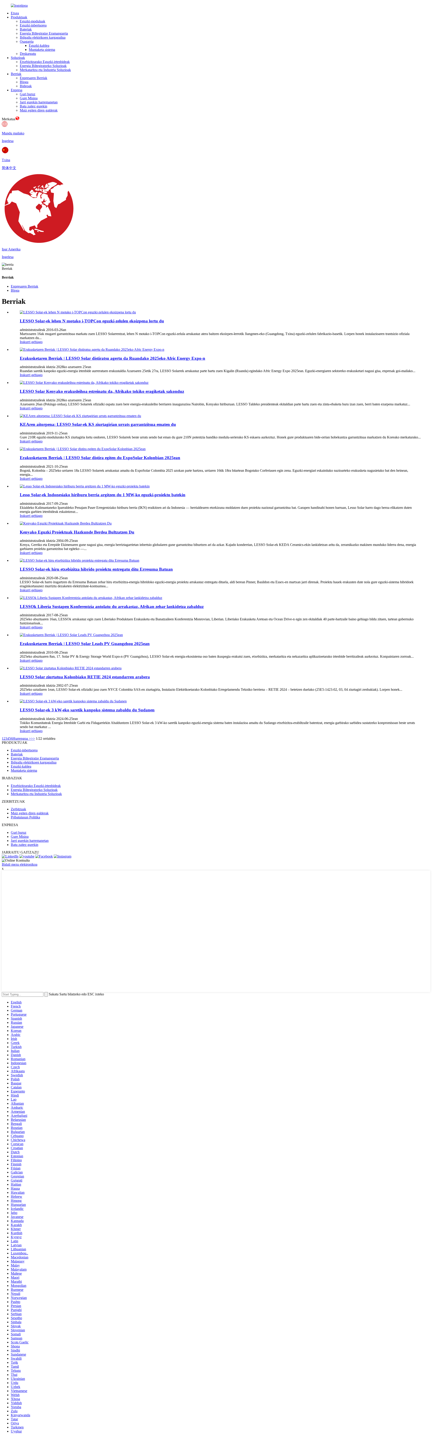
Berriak (16, 74)
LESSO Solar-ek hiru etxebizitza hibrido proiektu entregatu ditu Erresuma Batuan (96, 569)
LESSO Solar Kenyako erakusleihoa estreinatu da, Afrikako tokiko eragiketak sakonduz (102, 391)
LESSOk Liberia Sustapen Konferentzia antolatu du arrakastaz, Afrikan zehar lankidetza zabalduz (112, 606)
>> (33, 738)
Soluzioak (18, 58)
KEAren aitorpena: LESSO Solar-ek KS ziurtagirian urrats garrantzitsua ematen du (98, 424)
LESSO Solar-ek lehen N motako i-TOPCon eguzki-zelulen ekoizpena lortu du (92, 321)
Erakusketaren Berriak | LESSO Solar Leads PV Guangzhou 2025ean (85, 643)
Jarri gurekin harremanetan (39, 102)
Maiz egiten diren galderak (39, 110)
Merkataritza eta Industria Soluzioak (45, 70)
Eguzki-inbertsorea (33, 25)
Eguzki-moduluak (32, 21)
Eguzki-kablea (39, 45)
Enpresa (16, 90)
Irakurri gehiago (31, 342)
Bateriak (26, 29)
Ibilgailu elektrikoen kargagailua (42, 37)
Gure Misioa (29, 98)
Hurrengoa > (22, 738)
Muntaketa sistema (42, 49)
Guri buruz (27, 94)
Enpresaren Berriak (33, 78)
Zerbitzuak (18, 809)
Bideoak (26, 86)
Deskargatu (28, 54)
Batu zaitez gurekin (33, 106)
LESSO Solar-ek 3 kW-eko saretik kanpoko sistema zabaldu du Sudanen (87, 710)
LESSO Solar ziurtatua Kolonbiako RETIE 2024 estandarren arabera (85, 677)
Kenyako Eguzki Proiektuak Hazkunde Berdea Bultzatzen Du (77, 532)
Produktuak (19, 17)
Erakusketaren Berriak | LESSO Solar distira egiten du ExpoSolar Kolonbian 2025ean (100, 457)
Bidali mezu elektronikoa (19, 864)
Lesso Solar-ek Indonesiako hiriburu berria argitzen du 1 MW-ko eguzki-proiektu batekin (102, 494)
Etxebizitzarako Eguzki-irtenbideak (45, 62)
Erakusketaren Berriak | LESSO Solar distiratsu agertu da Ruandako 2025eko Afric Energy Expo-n (112, 358)
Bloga (24, 82)
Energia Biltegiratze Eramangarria (44, 33)
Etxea (15, 13)
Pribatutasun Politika (25, 817)
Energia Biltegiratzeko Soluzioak (43, 66)
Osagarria (27, 41)
